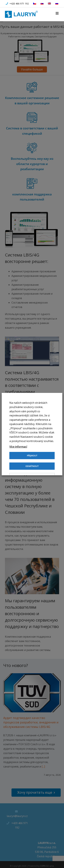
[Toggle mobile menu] (57, 13)
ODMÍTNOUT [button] (32, 466)
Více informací (18, 446)
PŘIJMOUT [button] (32, 455)
